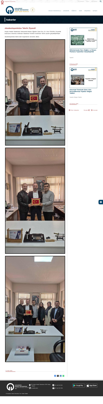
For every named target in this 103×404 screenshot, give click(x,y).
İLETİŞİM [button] (95, 10)
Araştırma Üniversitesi (10, 1)
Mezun (87, 1)
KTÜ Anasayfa (81, 1)
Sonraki (95, 110)
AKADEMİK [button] (66, 10)
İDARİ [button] (80, 10)
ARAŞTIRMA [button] (87, 10)
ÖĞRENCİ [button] (74, 10)
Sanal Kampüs (94, 1)
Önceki (86, 110)
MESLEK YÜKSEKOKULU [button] (54, 10)
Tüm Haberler (75, 110)
